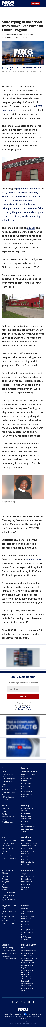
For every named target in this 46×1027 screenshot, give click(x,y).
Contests (24, 909)
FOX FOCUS (6, 956)
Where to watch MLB (29, 958)
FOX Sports (25, 856)
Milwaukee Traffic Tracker (27, 830)
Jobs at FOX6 (26, 921)
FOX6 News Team (27, 919)
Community (27, 870)
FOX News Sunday (27, 862)
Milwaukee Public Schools (25, 34)
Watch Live (35, 4)
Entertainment (7, 781)
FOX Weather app (27, 783)
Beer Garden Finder (28, 876)
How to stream (26, 840)
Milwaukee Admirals (9, 858)
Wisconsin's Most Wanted (8, 775)
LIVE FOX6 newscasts (29, 843)
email (33, 1002)
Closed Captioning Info (27, 933)
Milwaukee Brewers (9, 840)
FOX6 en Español (8, 797)
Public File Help (26, 927)
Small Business (7, 822)
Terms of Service (24, 709)
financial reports (35, 559)
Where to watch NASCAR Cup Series (28, 962)
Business (5, 819)
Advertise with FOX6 (9, 953)
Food (23, 824)
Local (4, 771)
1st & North (6, 846)
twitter (16, 1002)
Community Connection (25, 888)
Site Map (5, 800)
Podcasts (5, 784)
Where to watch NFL (28, 951)
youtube (29, 1002)
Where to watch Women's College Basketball (27, 979)
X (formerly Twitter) (9, 892)
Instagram (5, 882)
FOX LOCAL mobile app (9, 793)
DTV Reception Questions (26, 938)
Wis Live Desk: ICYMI (28, 846)
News (4, 768)
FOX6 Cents (6, 811)
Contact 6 (5, 808)
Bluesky (4, 890)
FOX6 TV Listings (27, 848)
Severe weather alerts (29, 771)
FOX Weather (26, 786)
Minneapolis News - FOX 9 (9, 917)
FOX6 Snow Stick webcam (27, 795)
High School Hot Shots (8, 852)
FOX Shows (25, 865)
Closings (24, 789)
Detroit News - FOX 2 (9, 921)
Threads (5, 887)
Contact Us (26, 905)
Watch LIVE (27, 837)
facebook (12, 1002)
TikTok (4, 884)
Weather (25, 768)
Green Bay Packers (9, 843)
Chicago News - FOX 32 (9, 912)
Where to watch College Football (27, 954)
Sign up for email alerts (27, 912)
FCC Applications (27, 930)
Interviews (25, 821)
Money (5, 805)
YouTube (5, 876)
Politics (4, 787)
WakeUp (25, 805)
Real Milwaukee (26, 816)
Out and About (26, 819)
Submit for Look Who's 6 (27, 809)
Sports (5, 837)
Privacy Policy (25, 707)
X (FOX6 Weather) (8, 900)
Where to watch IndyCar (27, 966)
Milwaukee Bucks (8, 856)
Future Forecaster (27, 791)
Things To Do (26, 873)
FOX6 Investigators (9, 779)
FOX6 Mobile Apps (27, 916)
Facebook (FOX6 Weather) (8, 896)
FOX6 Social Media (7, 871)
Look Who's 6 (26, 813)
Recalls (4, 814)
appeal (31, 227)
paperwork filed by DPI (28, 188)
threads (25, 1002)
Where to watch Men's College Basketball (27, 972)
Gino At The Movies (28, 827)
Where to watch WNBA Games (27, 985)
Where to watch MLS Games (28, 989)
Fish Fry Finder (26, 879)
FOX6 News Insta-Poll (10, 789)
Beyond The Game (8, 848)
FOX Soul (24, 859)
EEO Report (25, 924)
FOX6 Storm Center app (28, 775)
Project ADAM (26, 884)
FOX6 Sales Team (8, 951)
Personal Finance (8, 817)
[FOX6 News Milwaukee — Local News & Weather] (8, 3)
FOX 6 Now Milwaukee (9, 34)
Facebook (5, 879)
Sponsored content (9, 959)
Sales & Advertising (7, 946)
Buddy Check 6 (26, 882)
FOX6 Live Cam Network (26, 780)
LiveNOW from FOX (28, 851)
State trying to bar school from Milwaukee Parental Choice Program (21, 68)
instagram (21, 1002)
